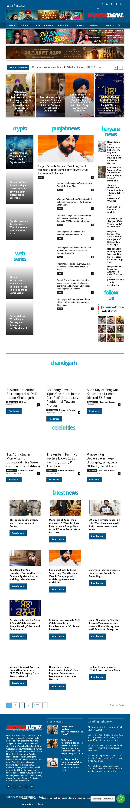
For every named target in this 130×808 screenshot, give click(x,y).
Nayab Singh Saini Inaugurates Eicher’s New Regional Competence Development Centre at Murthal (114, 152)
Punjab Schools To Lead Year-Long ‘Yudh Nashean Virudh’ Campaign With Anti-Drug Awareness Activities (63, 170)
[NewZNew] (106, 16)
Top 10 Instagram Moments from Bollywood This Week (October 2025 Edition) (23, 460)
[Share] (115, 3)
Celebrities (11, 470)
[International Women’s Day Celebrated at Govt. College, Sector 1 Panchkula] (102, 172)
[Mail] (111, 3)
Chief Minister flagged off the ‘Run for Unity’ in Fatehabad (115, 223)
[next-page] (45, 705)
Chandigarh (12, 402)
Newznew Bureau (67, 410)
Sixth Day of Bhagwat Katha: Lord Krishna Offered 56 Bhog (102, 394)
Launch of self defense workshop (114, 209)
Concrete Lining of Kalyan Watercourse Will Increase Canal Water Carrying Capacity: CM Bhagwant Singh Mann (74, 218)
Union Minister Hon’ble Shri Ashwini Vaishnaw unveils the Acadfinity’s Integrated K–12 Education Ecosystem (104, 625)
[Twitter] (120, 3)
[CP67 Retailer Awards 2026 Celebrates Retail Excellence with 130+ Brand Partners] (65, 608)
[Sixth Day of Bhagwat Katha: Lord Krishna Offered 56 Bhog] (103, 377)
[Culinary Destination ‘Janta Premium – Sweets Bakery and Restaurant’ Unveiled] (102, 189)
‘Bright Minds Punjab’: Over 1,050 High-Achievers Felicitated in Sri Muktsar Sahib (74, 267)
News (41, 177)
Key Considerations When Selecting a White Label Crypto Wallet (19, 156)
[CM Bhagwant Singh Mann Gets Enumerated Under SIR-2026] (46, 236)
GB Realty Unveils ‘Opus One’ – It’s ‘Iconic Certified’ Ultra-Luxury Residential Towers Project (63, 398)
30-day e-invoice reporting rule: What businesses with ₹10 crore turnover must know (104, 525)
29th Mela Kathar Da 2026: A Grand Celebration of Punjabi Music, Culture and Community (25, 625)
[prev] (116, 68)
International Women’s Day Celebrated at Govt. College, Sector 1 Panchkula (114, 174)
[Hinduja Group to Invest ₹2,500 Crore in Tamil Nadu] (104, 655)
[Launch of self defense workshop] (102, 209)
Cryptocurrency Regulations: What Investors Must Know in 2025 (19, 227)
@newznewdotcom (112, 307)
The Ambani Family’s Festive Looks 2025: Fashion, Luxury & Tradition (61, 460)
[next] (121, 68)
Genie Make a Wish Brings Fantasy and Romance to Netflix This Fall (18, 322)
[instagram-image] (102, 320)
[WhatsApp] (98, 8)
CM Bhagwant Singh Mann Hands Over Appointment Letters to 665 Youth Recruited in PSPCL (74, 250)
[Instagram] (102, 3)
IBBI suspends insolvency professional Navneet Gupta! (24, 523)
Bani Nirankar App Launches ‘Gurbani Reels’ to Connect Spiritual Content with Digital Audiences (25, 575)
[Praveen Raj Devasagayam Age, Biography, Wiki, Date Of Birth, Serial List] (103, 442)
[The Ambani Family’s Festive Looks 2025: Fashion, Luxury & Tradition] (63, 442)
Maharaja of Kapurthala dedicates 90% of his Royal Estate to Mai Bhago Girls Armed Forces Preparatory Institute (64, 526)
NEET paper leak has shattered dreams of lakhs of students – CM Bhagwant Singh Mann (74, 302)
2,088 (36, 705)
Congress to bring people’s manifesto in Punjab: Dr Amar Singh (104, 573)
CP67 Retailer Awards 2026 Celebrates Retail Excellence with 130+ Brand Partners (64, 625)
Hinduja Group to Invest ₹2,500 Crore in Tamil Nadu (104, 669)
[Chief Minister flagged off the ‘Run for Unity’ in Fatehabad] (102, 223)
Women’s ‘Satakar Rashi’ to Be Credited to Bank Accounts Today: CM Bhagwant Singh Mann (74, 202)
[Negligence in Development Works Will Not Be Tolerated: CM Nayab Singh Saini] (102, 253)
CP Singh (23, 402)
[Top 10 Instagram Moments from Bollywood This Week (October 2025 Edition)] (23, 442)
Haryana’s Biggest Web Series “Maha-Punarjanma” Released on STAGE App (114, 238)
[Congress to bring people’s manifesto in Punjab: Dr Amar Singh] (46, 188)
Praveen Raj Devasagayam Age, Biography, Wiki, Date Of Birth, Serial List (102, 460)
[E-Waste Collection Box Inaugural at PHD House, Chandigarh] (23, 377)
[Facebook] (98, 3)
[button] (119, 25)
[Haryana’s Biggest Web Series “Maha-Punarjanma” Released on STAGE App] (102, 236)
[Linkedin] (107, 3)
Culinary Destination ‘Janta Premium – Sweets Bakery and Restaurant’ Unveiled (115, 193)
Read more (14, 411)
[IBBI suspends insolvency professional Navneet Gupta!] (25, 508)
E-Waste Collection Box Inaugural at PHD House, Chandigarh (21, 394)
